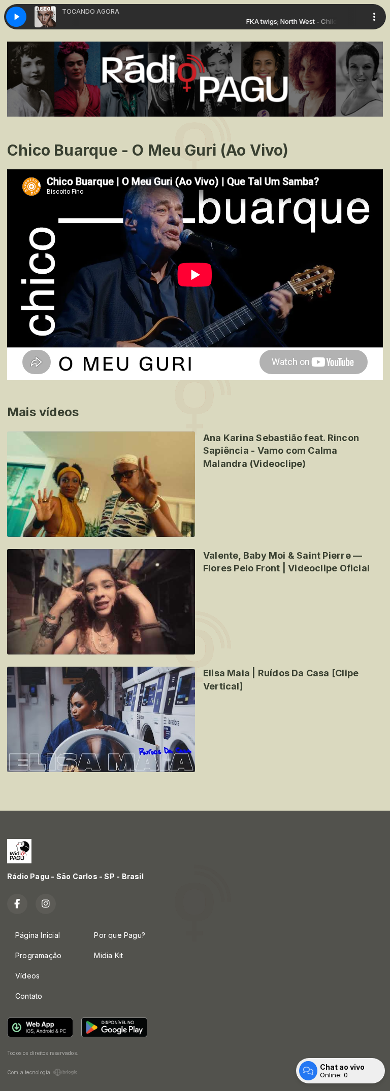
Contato (28, 996)
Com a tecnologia (28, 1072)
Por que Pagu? (119, 935)
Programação (38, 955)
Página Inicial (37, 935)
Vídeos (27, 975)
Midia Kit (108, 955)
